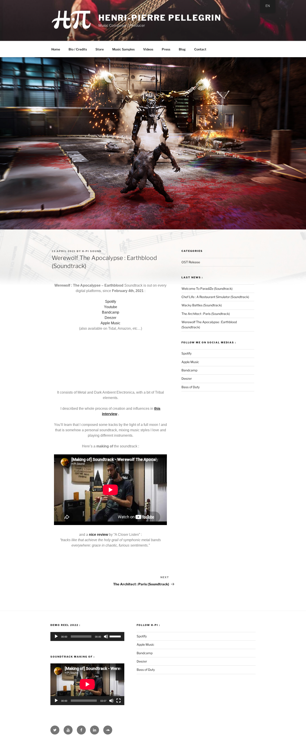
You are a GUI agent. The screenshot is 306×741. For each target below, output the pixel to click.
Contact (200, 49)
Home (55, 49)
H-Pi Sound (91, 251)
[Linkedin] (94, 730)
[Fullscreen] (118, 700)
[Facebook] (81, 730)
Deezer (110, 318)
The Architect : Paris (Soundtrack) (205, 314)
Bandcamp (110, 312)
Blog (182, 49)
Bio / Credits (78, 49)
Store (99, 49)
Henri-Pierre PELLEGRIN (159, 18)
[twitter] (54, 730)
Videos (148, 49)
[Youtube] (68, 730)
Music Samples (123, 49)
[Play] (56, 636)
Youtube (110, 307)
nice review (98, 534)
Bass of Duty (190, 387)
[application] (87, 636)
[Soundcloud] (107, 730)
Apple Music (110, 323)
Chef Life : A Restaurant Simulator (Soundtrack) (215, 297)
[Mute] (106, 636)
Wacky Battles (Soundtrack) (201, 305)
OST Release (190, 262)
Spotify (110, 301)
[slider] (116, 636)
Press (166, 49)
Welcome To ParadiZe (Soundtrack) (207, 288)
